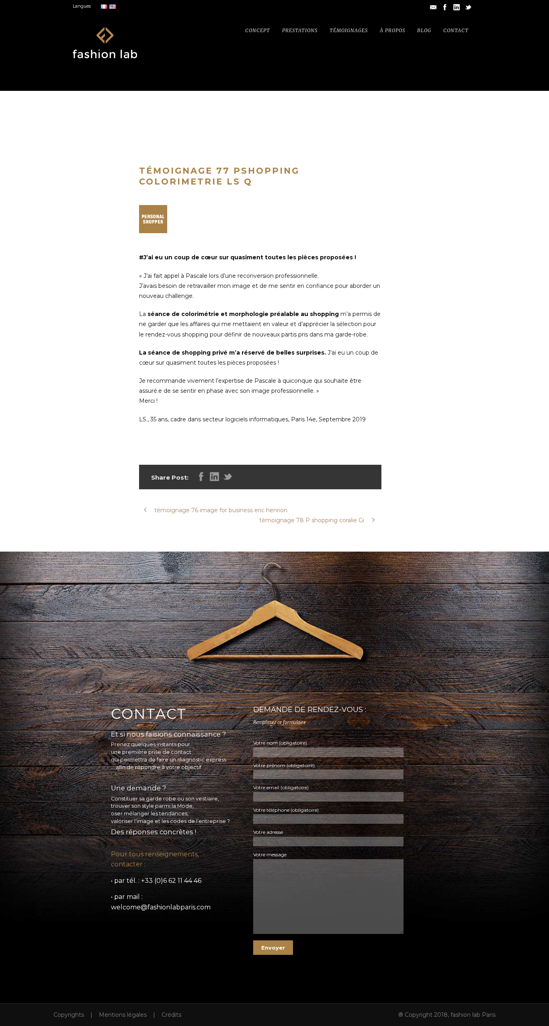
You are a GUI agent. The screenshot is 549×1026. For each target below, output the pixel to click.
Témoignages (349, 30)
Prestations (300, 30)
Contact (456, 30)
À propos (392, 30)
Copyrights (68, 1014)
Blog (424, 30)
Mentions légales (123, 1014)
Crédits (171, 1014)
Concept (257, 30)
